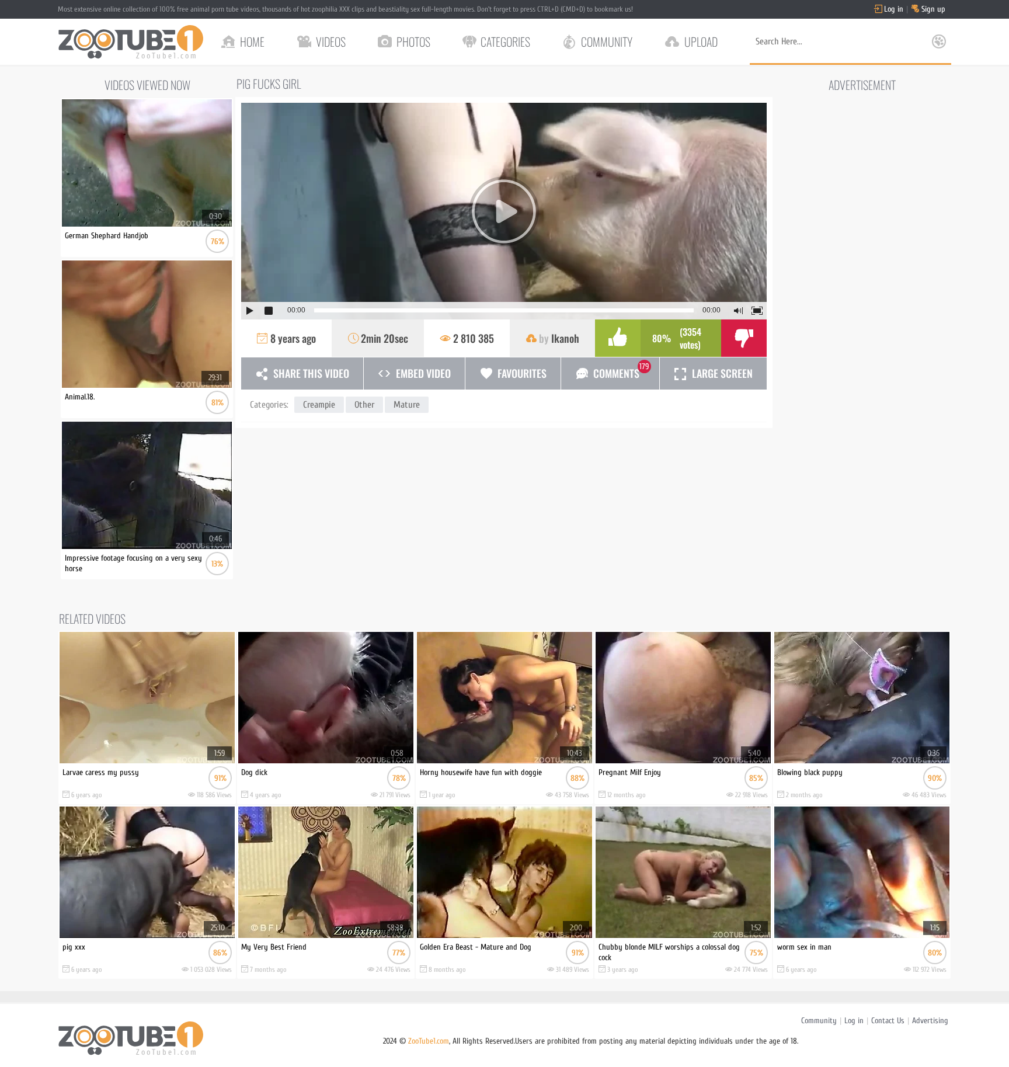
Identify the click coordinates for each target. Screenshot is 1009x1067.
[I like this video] (618, 338)
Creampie (319, 404)
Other (364, 404)
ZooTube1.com (428, 1041)
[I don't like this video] (744, 338)
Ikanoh (565, 338)
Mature (407, 404)
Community (819, 1021)
